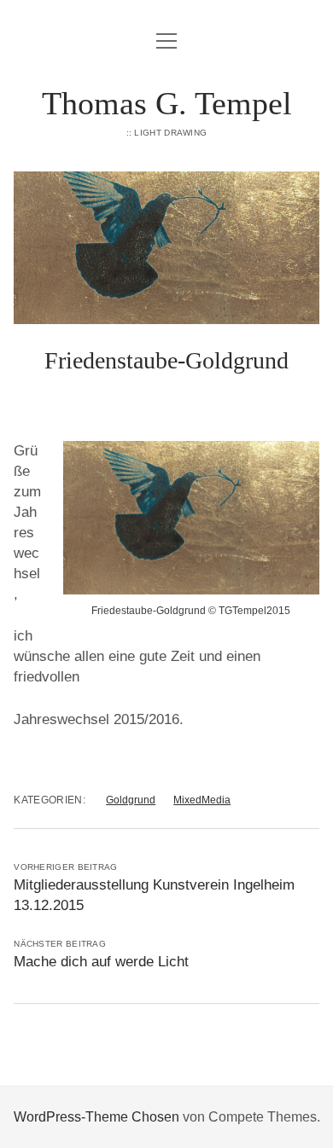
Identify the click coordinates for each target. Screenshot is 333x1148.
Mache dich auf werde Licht (101, 962)
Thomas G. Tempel (167, 103)
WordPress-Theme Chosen (96, 1117)
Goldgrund (130, 800)
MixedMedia (202, 800)
